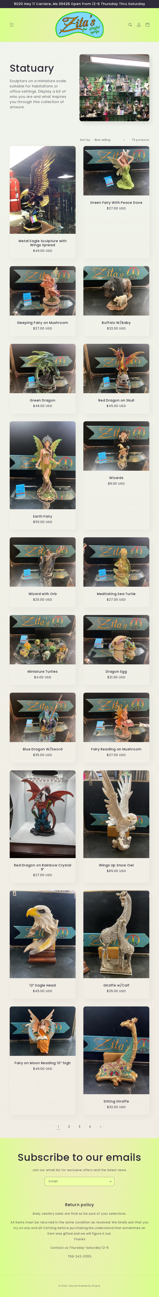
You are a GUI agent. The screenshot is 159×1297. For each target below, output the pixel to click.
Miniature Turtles (43, 672)
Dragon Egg (116, 672)
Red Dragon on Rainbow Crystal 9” (42, 867)
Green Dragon (42, 400)
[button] (11, 25)
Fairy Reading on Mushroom (116, 749)
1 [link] (58, 1126)
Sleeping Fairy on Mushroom (42, 323)
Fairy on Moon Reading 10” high (43, 1063)
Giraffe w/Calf (116, 985)
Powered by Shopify (89, 1285)
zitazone (73, 1285)
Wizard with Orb (43, 594)
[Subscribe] (110, 1181)
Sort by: (85, 140)
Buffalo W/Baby (116, 323)
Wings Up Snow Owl (116, 865)
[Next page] (100, 1126)
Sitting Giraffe (116, 1101)
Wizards (116, 478)
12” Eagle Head (42, 985)
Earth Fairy (42, 516)
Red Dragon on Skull (116, 400)
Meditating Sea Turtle (116, 594)
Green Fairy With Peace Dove (116, 203)
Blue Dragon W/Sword (43, 749)
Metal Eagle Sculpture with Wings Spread (43, 243)
